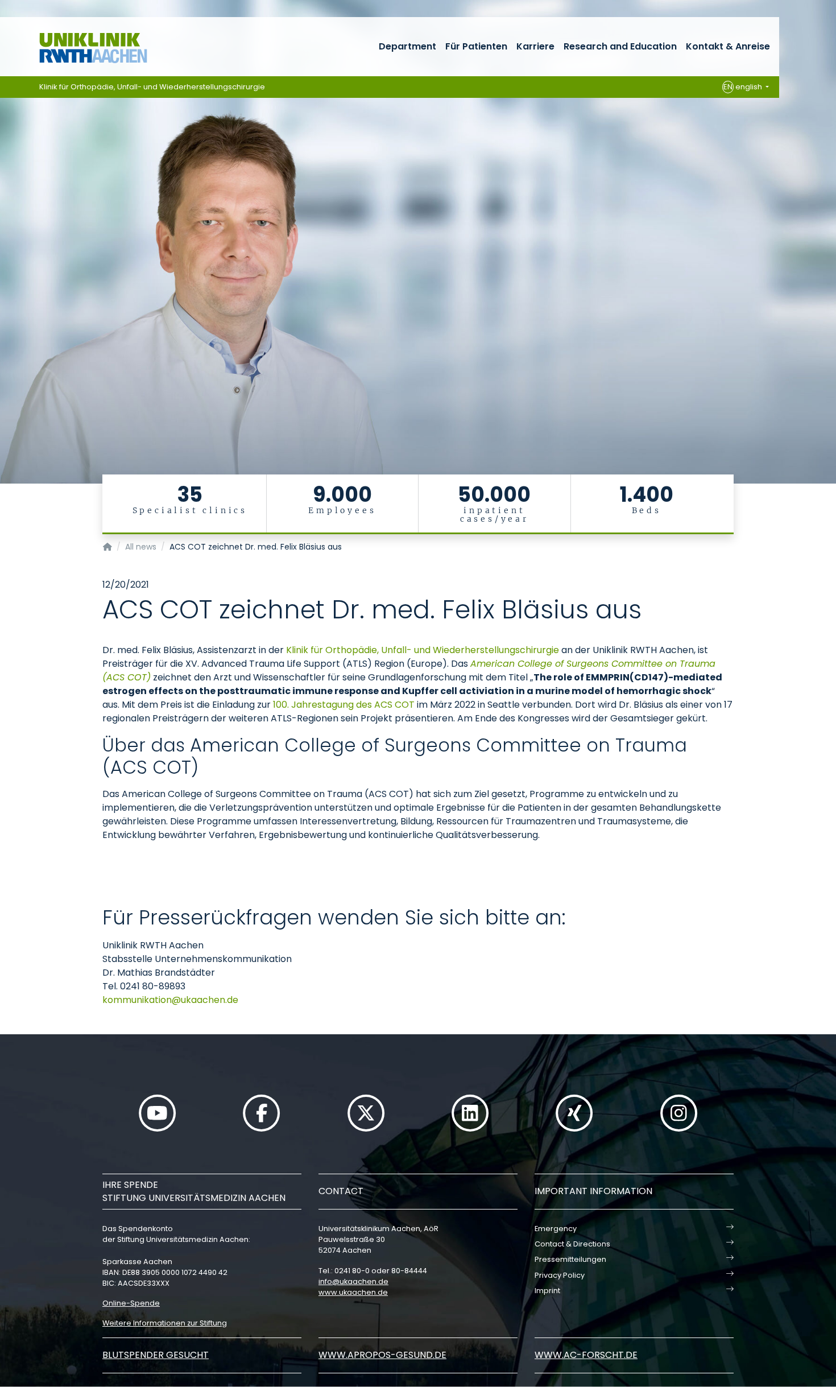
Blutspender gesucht (155, 1354)
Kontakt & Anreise (728, 46)
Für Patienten (476, 46)
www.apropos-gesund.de (382, 1354)
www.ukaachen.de (353, 1292)
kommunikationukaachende (170, 999)
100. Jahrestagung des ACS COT (344, 704)
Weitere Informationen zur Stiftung (164, 1323)
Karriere (535, 46)
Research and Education (620, 46)
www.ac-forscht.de (586, 1354)
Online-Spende (131, 1303)
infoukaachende (353, 1281)
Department (407, 46)
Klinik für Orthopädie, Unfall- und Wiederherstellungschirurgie (152, 86)
